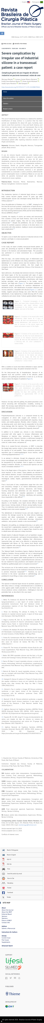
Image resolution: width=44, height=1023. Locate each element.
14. (3, 717)
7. (2, 655)
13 (37, 563)
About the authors (8, 98)
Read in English (11, 855)
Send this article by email (14, 873)
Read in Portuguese (12, 850)
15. (3, 727)
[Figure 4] (8, 353)
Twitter (9, 897)
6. (2, 647)
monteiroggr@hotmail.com (27, 825)
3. (2, 620)
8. (2, 661)
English (24, 2)
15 (34, 575)
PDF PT (9, 859)
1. (2, 600)
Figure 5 (29, 379)
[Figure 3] (8, 335)
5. (2, 638)
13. (3, 709)
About (4, 908)
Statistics (5, 103)
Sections (4, 916)
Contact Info (6, 922)
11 (22, 466)
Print (8, 869)
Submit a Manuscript (8, 928)
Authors (4, 926)
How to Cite (10, 878)
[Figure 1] (8, 304)
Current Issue (6, 938)
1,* (37, 79)
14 (25, 571)
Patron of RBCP (7, 920)
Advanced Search (7, 946)
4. (2, 630)
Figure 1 (21, 283)
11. (3, 689)
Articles (4, 936)
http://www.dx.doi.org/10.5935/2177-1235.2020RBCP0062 (21, 87)
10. (3, 679)
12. (3, 699)
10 (21, 466)
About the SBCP (7, 912)
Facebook (10, 892)
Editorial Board (7, 914)
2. (3, 612)
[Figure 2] (8, 320)
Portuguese (36, 2)
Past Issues (5, 940)
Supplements (6, 942)
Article (5, 92)
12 (6, 480)
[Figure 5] (8, 387)
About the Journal (7, 910)
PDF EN (9, 864)
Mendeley (10, 883)
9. (2, 671)
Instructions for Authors (9, 932)
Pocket (9, 888)
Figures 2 (33, 289)
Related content (7, 109)
